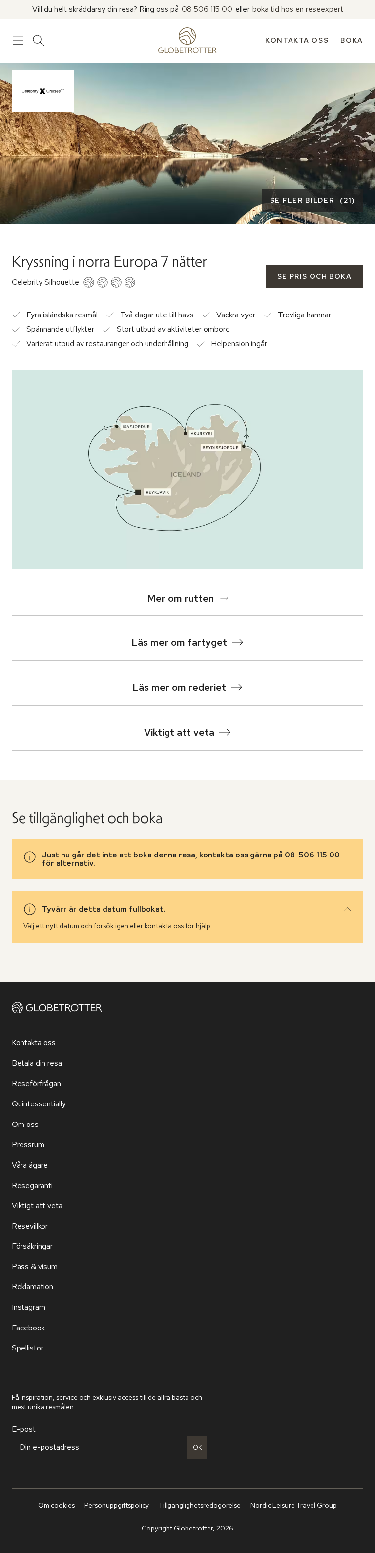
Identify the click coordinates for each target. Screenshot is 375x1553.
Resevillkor (30, 1226)
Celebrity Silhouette (45, 282)
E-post (24, 1429)
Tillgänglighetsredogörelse (200, 1505)
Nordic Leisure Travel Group (293, 1505)
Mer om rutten (180, 598)
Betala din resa (37, 1063)
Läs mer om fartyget (179, 642)
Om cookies (56, 1505)
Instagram (28, 1307)
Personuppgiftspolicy (116, 1505)
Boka (351, 40)
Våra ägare (30, 1165)
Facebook (28, 1328)
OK (197, 1447)
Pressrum (28, 1144)
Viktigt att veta (179, 732)
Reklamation (32, 1287)
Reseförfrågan (36, 1084)
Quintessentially (39, 1104)
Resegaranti (32, 1185)
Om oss (25, 1124)
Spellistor (27, 1348)
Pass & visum (35, 1266)
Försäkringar (32, 1246)
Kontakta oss (297, 40)
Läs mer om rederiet (179, 687)
